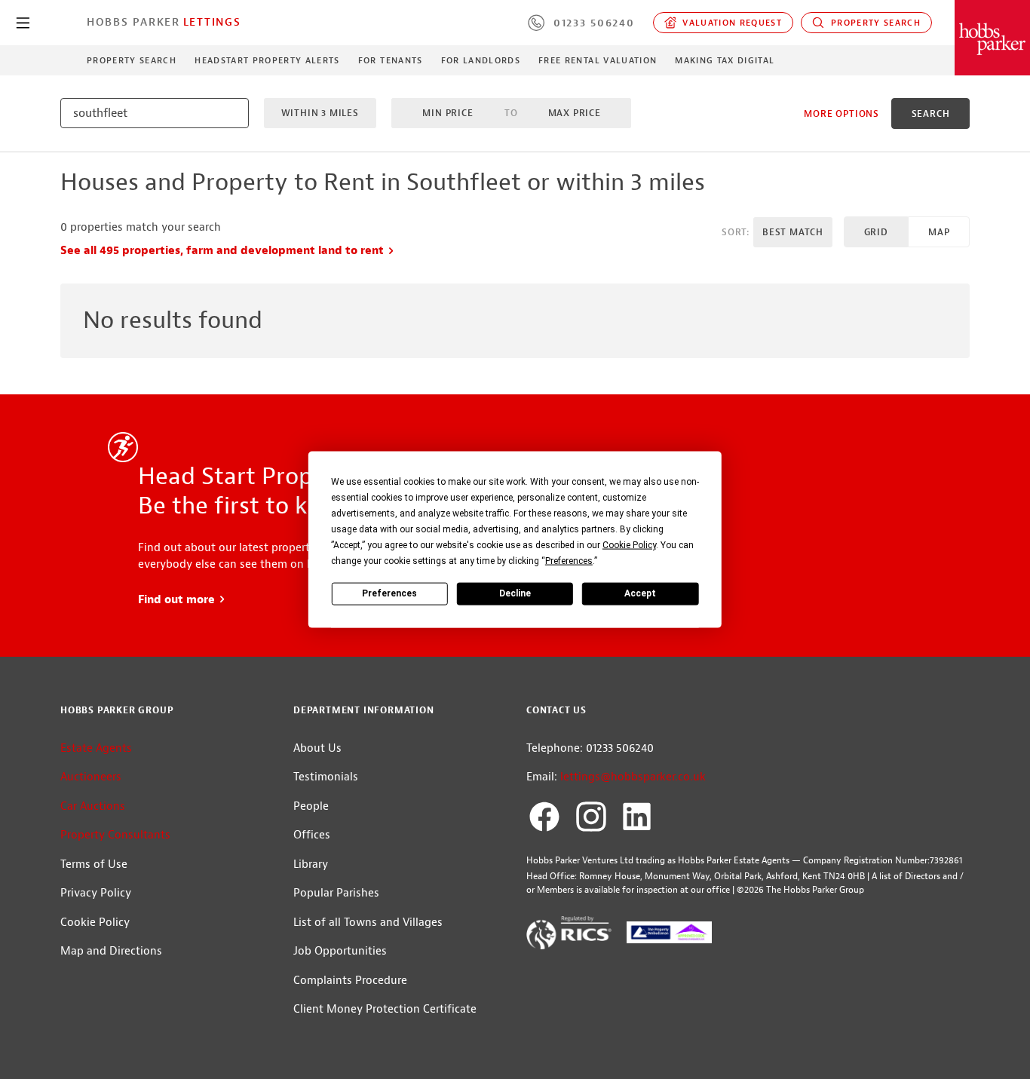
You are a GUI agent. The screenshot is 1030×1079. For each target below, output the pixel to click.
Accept (640, 593)
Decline (515, 593)
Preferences (389, 593)
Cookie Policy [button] (629, 544)
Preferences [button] (569, 560)
